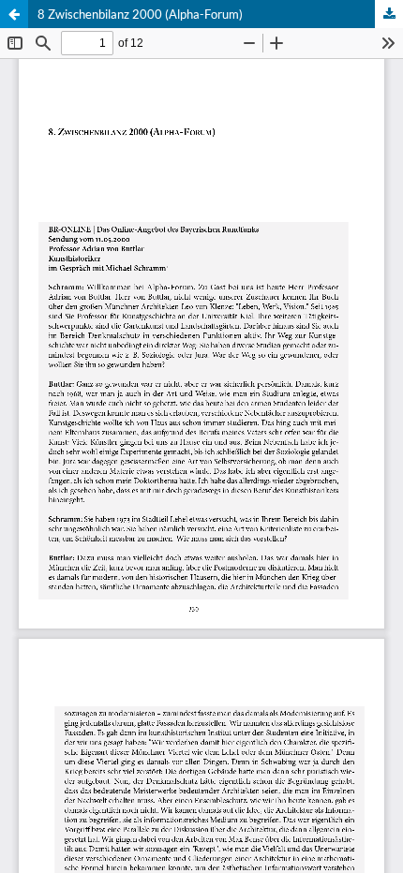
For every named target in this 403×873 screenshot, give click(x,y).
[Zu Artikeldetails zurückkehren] (14, 14)
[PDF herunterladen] (389, 14)
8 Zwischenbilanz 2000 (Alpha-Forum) (140, 14)
